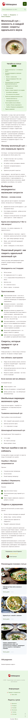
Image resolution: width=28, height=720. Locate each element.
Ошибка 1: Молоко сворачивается (14, 104)
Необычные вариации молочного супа (13, 96)
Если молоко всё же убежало (12, 94)
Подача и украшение (10, 109)
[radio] (11, 554)
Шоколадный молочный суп (12, 100)
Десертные (14, 703)
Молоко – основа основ (11, 76)
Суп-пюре (14, 714)
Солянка (14, 712)
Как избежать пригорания (12, 92)
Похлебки (14, 707)
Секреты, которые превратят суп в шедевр (14, 90)
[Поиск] (25, 9)
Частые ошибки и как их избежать (13, 102)
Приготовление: (9, 88)
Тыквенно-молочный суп (11, 98)
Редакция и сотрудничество (14, 692)
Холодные (14, 705)
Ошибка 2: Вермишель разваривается (14, 107)
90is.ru (16, 719)
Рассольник (14, 709)
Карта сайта (14, 694)
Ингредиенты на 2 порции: (12, 86)
